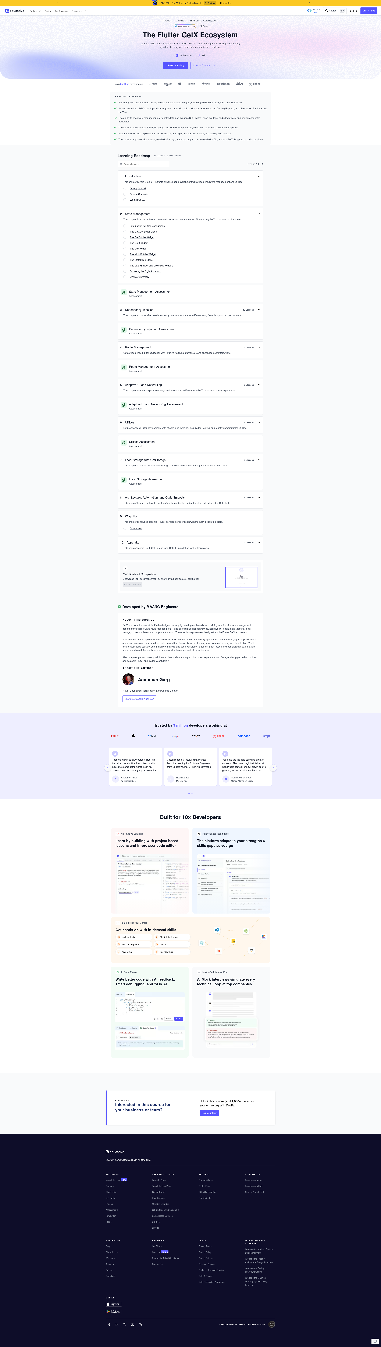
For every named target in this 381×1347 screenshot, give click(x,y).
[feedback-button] (375, 1341)
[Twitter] (125, 1326)
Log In (353, 10)
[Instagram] (140, 1326)
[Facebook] (109, 1326)
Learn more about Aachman (139, 699)
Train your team (209, 1112)
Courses (180, 20)
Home (167, 20)
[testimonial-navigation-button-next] (273, 767)
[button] (203, 26)
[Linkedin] (117, 1326)
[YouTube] (133, 1326)
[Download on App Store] (119, 1304)
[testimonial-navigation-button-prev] (107, 767)
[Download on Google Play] (119, 1312)
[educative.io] (14, 11)
